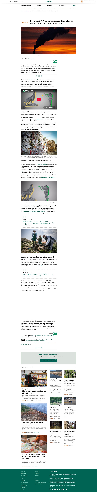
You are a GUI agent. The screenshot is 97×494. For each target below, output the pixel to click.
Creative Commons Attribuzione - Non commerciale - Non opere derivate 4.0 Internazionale (39, 340)
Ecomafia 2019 (29, 79)
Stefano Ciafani (31, 58)
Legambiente (24, 22)
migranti (39, 119)
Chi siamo (37, 475)
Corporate (23, 484)
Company (37, 471)
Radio (39, 5)
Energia (34, 8)
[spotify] (57, 489)
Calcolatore (24, 485)
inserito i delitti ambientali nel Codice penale (34, 211)
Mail (36, 478)
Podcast (49, 5)
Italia (35, 342)
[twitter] (52, 489)
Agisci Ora (62, 5)
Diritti (29, 8)
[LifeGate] (48, 1)
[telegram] (66, 489)
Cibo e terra (64, 8)
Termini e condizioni (39, 484)
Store (10, 1)
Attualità (23, 471)
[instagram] (61, 489)
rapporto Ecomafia (25, 170)
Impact (74, 5)
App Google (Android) (25, 477)
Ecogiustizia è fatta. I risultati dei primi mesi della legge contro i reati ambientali (36, 223)
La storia (37, 477)
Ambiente (23, 8)
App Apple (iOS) (24, 475)
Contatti (37, 473)
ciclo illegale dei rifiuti (42, 164)
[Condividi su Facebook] (36, 76)
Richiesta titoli (24, 482)
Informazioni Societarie (40, 482)
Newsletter (16, 1)
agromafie (40, 265)
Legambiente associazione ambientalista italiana (45, 342)
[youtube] (59, 489)
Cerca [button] (22, 1)
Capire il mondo (26, 5)
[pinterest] (55, 489)
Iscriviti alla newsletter (47, 360)
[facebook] (50, 489)
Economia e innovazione (44, 8)
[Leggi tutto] (75, 367)
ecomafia (29, 344)
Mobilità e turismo (55, 8)
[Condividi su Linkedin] (41, 76)
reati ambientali (24, 344)
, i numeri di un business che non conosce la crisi (36, 275)
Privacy (37, 480)
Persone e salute (72, 8)
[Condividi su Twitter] (39, 76)
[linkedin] (64, 489)
